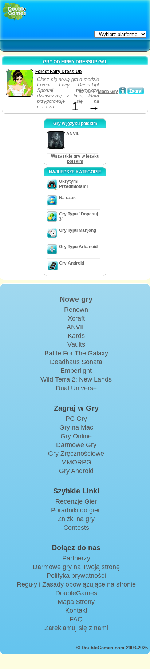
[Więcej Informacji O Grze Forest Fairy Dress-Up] (122, 90)
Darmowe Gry (76, 444)
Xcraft (76, 318)
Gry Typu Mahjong (77, 230)
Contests (76, 527)
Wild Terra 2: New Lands (76, 379)
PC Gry (76, 418)
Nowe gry (76, 299)
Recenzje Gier (76, 501)
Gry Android (71, 263)
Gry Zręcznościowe (76, 453)
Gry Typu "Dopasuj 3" (78, 216)
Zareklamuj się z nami (76, 628)
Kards (76, 335)
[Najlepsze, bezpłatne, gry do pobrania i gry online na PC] (14, 12)
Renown (76, 309)
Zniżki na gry (76, 519)
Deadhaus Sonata (76, 362)
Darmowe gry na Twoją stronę (76, 567)
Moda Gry (108, 91)
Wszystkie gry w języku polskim (75, 159)
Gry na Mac (76, 427)
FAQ (76, 619)
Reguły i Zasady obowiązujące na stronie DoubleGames (76, 589)
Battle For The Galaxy (76, 353)
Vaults (76, 344)
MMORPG (76, 462)
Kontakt (76, 610)
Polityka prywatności (76, 575)
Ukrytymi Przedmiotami (73, 184)
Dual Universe (76, 388)
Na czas (67, 197)
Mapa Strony (76, 601)
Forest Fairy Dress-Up (58, 71)
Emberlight (76, 370)
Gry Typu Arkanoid (78, 246)
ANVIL (76, 327)
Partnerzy (76, 558)
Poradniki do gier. (76, 510)
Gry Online (76, 436)
